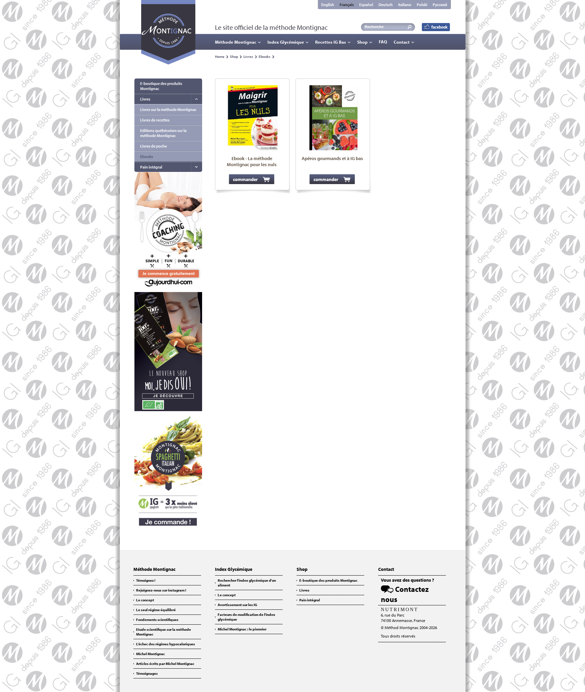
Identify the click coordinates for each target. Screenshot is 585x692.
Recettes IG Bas (330, 42)
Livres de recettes (155, 119)
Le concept (145, 600)
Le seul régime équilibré (156, 609)
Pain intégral (151, 167)
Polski (422, 4)
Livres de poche (153, 146)
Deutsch (385, 4)
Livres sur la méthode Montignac (168, 109)
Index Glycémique (285, 42)
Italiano (404, 4)
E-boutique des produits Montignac (161, 86)
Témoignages (147, 673)
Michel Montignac (150, 653)
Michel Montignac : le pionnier (242, 629)
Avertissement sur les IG (237, 604)
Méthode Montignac (235, 42)
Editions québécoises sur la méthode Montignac (163, 133)
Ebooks (264, 56)
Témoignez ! (145, 580)
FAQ (383, 41)
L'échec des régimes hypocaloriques (165, 644)
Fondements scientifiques (157, 619)
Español (366, 4)
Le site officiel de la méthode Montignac (271, 27)
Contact (402, 42)
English (327, 4)
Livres (248, 56)
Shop (362, 42)
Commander (245, 179)
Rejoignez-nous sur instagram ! (161, 590)
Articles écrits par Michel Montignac (165, 663)
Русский (440, 4)
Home (219, 56)
